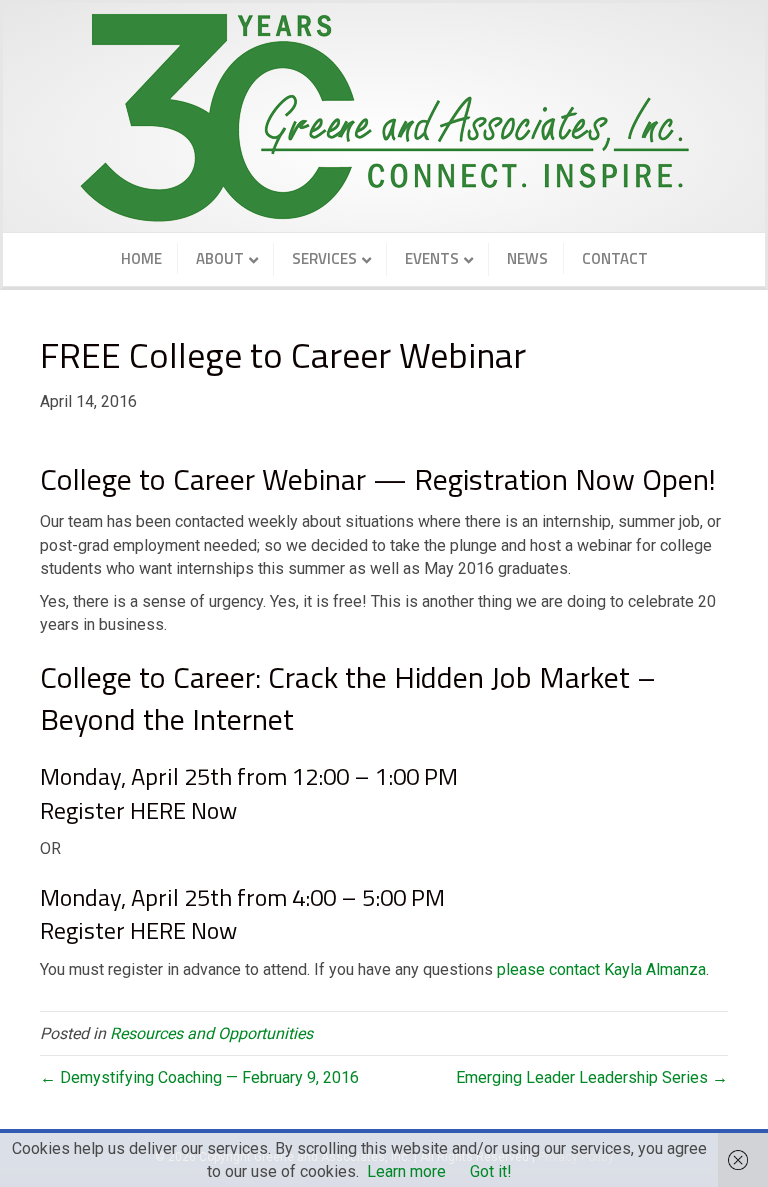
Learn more (406, 1171)
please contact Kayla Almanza (601, 969)
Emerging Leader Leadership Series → (592, 1077)
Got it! (491, 1171)
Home (141, 258)
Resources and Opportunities (211, 1033)
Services (324, 258)
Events (432, 258)
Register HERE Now (138, 810)
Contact (615, 258)
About (220, 258)
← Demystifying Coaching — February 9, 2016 (199, 1077)
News (527, 258)
